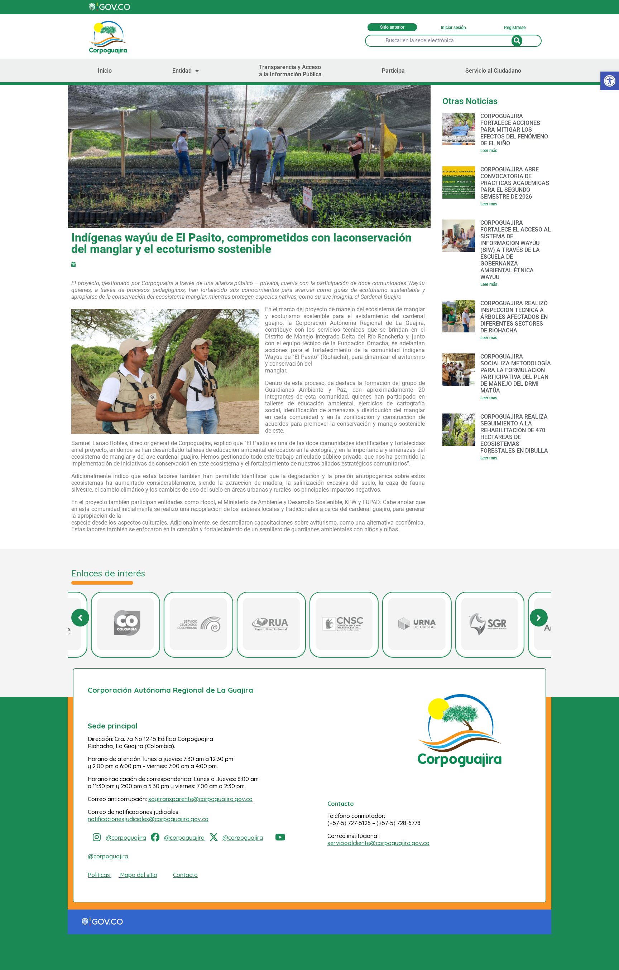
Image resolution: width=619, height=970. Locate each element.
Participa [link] (393, 70)
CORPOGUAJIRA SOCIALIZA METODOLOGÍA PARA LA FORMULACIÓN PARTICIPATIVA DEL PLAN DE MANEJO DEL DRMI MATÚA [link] (515, 373)
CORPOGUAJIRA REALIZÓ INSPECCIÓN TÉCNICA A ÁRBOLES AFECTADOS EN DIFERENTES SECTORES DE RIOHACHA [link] (514, 317)
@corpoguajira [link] (126, 837)
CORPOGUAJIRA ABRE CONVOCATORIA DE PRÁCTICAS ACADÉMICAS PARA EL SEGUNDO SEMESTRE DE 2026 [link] (514, 183)
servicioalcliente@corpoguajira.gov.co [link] (378, 843)
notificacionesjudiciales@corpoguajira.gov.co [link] (148, 819)
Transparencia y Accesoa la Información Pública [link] (290, 71)
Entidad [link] (182, 70)
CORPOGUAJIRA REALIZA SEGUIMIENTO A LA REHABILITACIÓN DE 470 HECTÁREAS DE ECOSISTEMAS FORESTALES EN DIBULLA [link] (514, 433)
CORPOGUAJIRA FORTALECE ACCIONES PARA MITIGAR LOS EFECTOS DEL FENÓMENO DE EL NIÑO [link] (514, 130)
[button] (539, 618)
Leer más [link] (488, 150)
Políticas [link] (99, 874)
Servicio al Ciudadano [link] (493, 70)
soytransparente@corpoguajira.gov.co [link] (200, 799)
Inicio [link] (105, 70)
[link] (609, 81)
